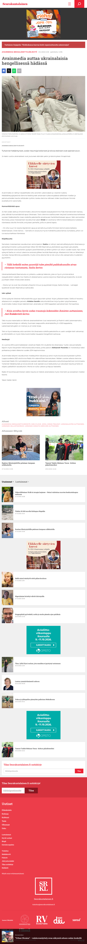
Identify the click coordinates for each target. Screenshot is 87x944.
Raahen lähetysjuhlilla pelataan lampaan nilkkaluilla (18, 464)
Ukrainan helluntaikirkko (13, 426)
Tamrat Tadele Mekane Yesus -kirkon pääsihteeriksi (60, 464)
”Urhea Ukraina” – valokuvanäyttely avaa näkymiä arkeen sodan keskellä (48, 938)
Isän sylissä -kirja (38, 424)
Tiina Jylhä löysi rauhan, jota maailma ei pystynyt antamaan (38, 663)
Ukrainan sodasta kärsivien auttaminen (42, 426)
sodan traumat (53, 424)
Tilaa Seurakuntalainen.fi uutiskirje (23, 764)
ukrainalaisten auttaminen (72, 424)
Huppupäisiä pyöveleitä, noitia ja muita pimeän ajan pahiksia (37, 614)
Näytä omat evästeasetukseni (13, 873)
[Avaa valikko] (69, 4)
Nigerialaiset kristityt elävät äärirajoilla (29, 596)
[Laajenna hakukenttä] (79, 4)
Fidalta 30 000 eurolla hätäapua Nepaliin (30, 511)
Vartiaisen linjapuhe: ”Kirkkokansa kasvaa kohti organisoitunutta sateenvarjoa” (37, 45)
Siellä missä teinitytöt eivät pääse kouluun (30, 578)
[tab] (8, 481)
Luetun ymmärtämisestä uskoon (27, 681)
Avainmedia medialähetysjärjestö (19, 52)
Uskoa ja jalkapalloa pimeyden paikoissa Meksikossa (35, 699)
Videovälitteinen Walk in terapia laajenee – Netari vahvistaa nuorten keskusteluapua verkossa (46, 493)
